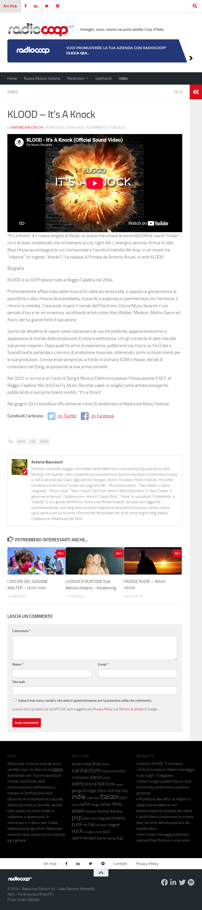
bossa (105, 764)
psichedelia (115, 818)
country (119, 771)
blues (96, 763)
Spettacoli (103, 78)
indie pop (92, 798)
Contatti (120, 863)
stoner (102, 838)
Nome (17, 664)
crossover (80, 777)
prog (100, 818)
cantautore (86, 770)
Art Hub (10, 6)
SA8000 (57, 769)
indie (32, 441)
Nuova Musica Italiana (42, 78)
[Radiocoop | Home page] (41, 29)
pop (77, 817)
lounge (95, 804)
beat (87, 764)
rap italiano (102, 825)
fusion (119, 784)
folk (101, 784)
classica (107, 771)
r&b (85, 825)
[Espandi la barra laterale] (196, 92)
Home (12, 78)
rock (77, 831)
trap (119, 837)
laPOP (85, 804)
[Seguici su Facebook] (164, 882)
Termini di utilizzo (131, 709)
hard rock (106, 790)
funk (110, 784)
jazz (123, 797)
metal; (105, 804)
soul (106, 831)
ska (98, 832)
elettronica (84, 783)
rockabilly (90, 832)
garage (77, 791)
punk (77, 824)
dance (21, 441)
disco (106, 778)
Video (123, 78)
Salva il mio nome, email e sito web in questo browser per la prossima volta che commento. (85, 700)
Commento (21, 631)
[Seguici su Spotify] (191, 882)
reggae (113, 824)
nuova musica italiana (103, 811)
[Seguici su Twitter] (182, 882)
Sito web (18, 682)
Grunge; (90, 790)
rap (91, 824)
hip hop (121, 790)
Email (103, 664)
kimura (75, 804)
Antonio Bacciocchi (27, 127)
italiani (44, 441)
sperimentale (84, 838)
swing (111, 838)
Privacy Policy (103, 709)
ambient (78, 764)
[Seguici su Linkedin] (173, 882)
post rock (89, 818)
